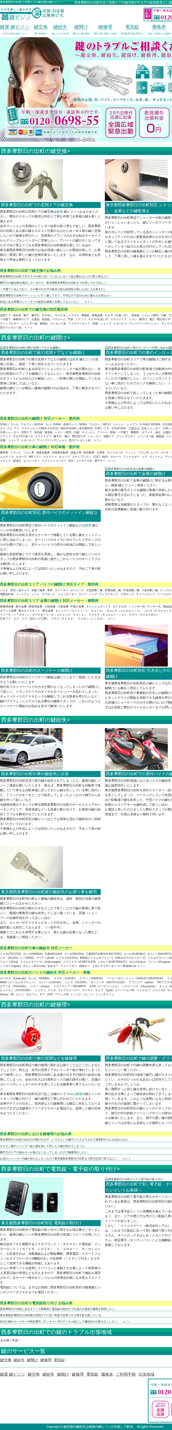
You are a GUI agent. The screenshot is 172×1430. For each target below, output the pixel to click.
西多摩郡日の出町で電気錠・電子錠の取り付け (59, 1169)
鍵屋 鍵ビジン (12, 1374)
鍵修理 (78, 1374)
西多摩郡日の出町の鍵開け (34, 337)
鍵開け (63, 1374)
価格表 (107, 1374)
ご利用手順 (126, 1374)
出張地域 (146, 1374)
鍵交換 (34, 1374)
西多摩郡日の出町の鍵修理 (34, 1004)
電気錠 (92, 1374)
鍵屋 (60, 211)
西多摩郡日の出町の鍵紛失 (34, 720)
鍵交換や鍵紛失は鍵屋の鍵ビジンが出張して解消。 (100, 1426)
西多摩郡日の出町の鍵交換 (34, 151)
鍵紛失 (48, 1374)
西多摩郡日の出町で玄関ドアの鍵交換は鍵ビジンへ (31, 2)
